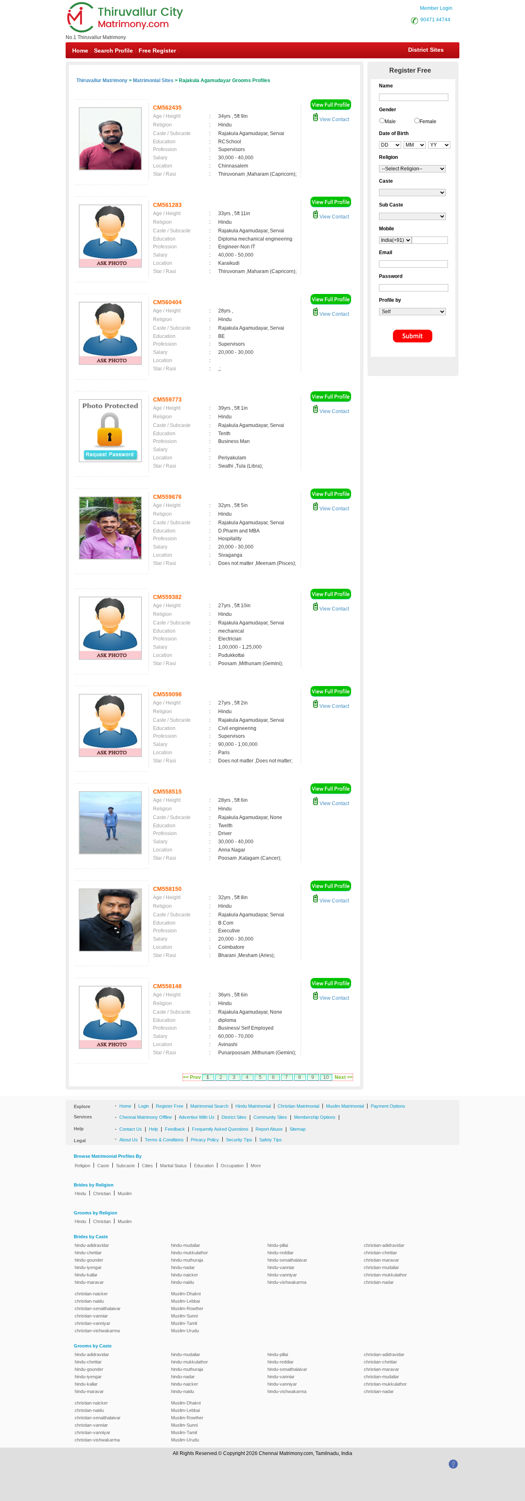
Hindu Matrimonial (253, 1106)
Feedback (175, 1129)
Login (143, 1106)
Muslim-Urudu (185, 1330)
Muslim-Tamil (184, 1323)
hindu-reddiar (280, 1252)
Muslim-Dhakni (186, 1293)
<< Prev (192, 1077)
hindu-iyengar (88, 1267)
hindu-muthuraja (187, 1260)
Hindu (80, 1193)
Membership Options (315, 1117)
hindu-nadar (183, 1267)
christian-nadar (379, 1282)
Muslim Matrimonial (345, 1106)
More (256, 1165)
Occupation (232, 1165)
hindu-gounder (89, 1260)
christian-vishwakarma (97, 1330)
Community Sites (270, 1117)
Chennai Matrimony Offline (145, 1117)
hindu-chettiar (88, 1252)
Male (390, 121)
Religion (82, 1165)
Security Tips (239, 1139)
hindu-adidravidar (92, 1245)
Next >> (344, 1077)
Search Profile (113, 50)
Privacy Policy (205, 1139)
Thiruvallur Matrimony (102, 80)
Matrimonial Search (209, 1106)
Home (80, 50)
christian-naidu (89, 1301)
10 (326, 1077)
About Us (128, 1139)
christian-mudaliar (381, 1267)
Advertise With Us (197, 1117)
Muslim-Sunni (184, 1315)
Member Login (436, 8)
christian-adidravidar (384, 1245)
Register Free (169, 1106)
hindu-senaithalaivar (287, 1260)
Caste (103, 1165)
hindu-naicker (184, 1274)
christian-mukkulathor (385, 1274)
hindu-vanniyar (282, 1274)
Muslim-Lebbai (185, 1301)
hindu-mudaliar (185, 1245)
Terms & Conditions (164, 1139)
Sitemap (298, 1129)
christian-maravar (381, 1260)
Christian (102, 1193)
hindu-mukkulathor (189, 1252)
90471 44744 (435, 20)
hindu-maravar (89, 1282)
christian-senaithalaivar (98, 1308)
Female (428, 121)
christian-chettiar (380, 1252)
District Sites (426, 49)
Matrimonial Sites (153, 80)
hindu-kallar (86, 1274)
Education (204, 1165)
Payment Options (388, 1106)
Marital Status (173, 1165)
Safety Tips (270, 1139)
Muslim (125, 1193)
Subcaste (125, 1165)
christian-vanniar (91, 1315)
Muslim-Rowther (187, 1308)
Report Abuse (269, 1129)
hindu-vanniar (280, 1267)
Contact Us (130, 1129)
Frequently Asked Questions (220, 1129)
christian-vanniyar (92, 1323)
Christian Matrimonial (298, 1106)
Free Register (157, 50)
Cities (147, 1165)
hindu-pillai (277, 1245)
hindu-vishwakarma (286, 1282)
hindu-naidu (182, 1282)
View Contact (333, 119)
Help (153, 1129)
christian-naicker (91, 1293)
